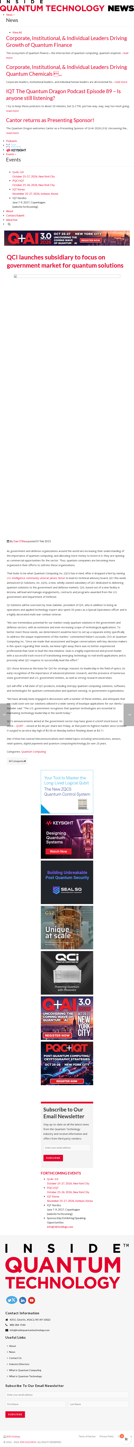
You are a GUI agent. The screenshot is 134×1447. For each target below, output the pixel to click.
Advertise (11, 219)
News (9, 14)
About (9, 211)
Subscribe (53, 1158)
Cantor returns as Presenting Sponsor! (50, 120)
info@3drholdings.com (60, 1226)
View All (17, 32)
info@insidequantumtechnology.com (30, 1330)
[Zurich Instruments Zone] (13, 145)
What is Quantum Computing (25, 1370)
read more (121, 82)
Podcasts (11, 140)
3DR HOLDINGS (28, 1442)
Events (10, 154)
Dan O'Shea (20, 541)
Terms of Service (87, 1436)
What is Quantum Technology (25, 1376)
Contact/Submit (15, 215)
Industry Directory (19, 1364)
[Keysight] (16, 149)
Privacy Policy (107, 1436)
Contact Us (15, 1357)
